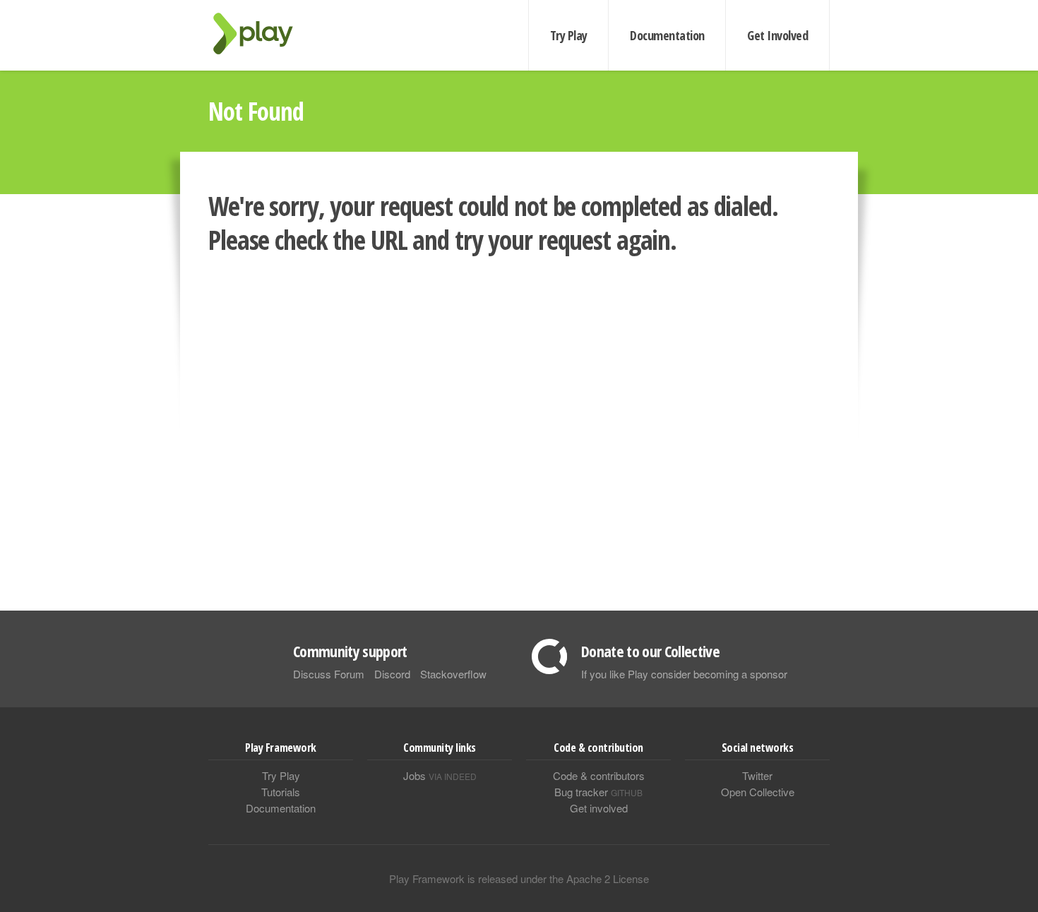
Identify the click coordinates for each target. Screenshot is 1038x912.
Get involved (599, 807)
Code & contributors (599, 775)
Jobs (440, 775)
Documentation (667, 35)
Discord (392, 673)
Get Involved (777, 35)
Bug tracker (598, 791)
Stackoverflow (453, 673)
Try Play (568, 35)
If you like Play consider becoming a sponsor (684, 673)
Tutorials (280, 791)
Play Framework (261, 33)
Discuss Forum (328, 673)
